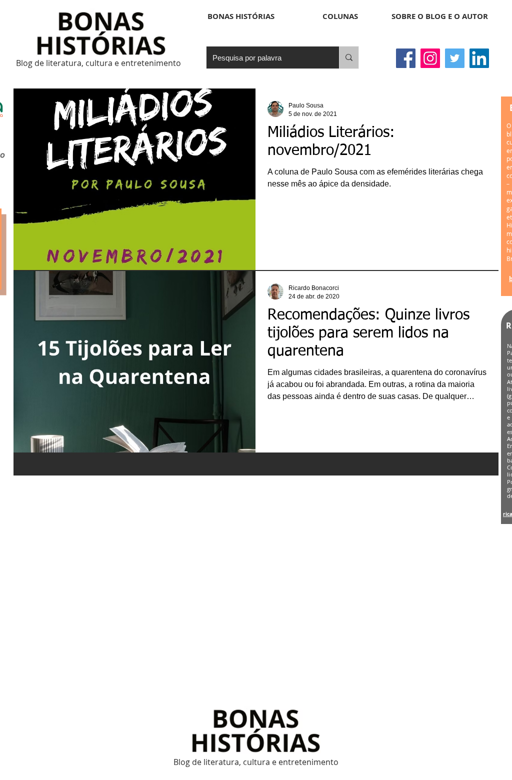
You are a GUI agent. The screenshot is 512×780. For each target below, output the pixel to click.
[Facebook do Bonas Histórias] (406, 58)
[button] (340, 17)
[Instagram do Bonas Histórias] (430, 58)
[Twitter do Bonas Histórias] (454, 58)
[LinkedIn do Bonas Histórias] (479, 58)
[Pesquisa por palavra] (348, 57)
